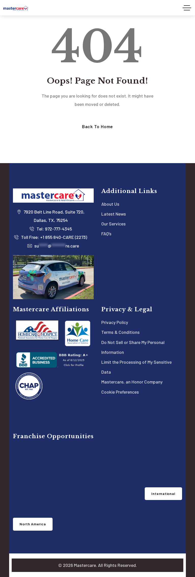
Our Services (113, 223)
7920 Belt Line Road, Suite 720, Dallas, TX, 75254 (54, 216)
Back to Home (97, 126)
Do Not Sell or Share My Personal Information (133, 347)
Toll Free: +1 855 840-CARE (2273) (53, 237)
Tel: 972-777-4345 (54, 229)
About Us (110, 204)
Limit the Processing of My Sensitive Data (136, 367)
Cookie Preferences (120, 392)
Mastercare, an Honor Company (131, 381)
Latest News (113, 214)
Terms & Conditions (120, 332)
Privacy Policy (114, 322)
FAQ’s (106, 233)
